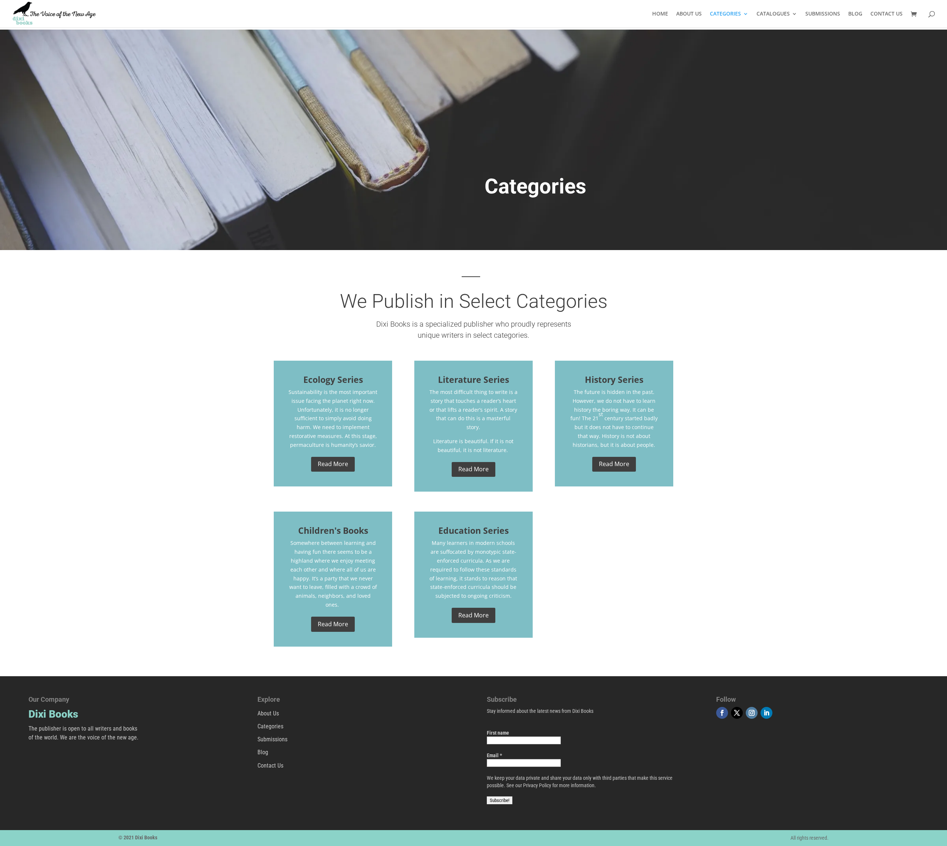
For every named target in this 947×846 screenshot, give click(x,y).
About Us (268, 713)
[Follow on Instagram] (752, 713)
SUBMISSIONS (822, 14)
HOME (660, 14)
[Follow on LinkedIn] (766, 713)
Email (494, 755)
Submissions (272, 739)
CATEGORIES (725, 14)
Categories (270, 726)
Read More (333, 464)
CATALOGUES (773, 14)
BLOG (855, 14)
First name (498, 733)
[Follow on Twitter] (737, 713)
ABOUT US (689, 14)
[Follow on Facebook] (722, 713)
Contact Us (270, 765)
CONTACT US (886, 14)
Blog (262, 752)
